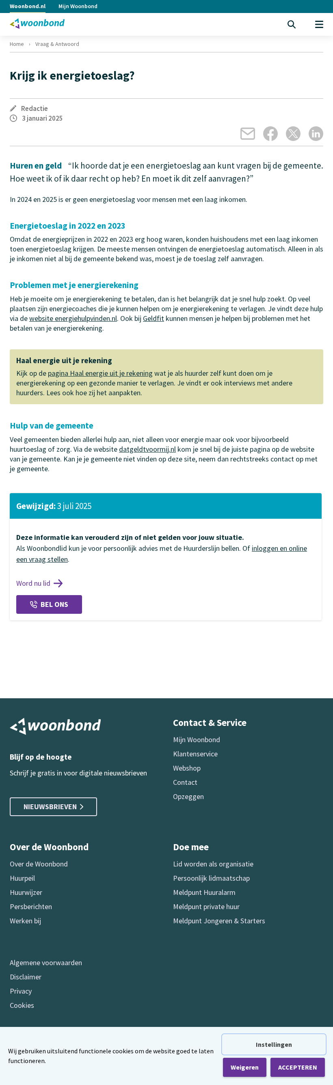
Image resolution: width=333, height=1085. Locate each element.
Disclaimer (25, 976)
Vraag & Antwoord (57, 44)
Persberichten (31, 906)
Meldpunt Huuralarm (204, 892)
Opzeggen (188, 796)
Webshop (187, 768)
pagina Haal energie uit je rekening (100, 373)
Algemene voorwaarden (46, 962)
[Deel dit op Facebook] (270, 133)
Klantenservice (195, 753)
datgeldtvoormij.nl (147, 449)
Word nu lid (33, 583)
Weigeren (245, 1067)
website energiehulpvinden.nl (73, 318)
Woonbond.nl (27, 6)
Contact (185, 782)
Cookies (22, 1005)
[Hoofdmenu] (319, 24)
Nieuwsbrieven (50, 806)
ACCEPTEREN (297, 1067)
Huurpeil (22, 878)
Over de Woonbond (39, 863)
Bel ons (54, 604)
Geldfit (153, 318)
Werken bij (25, 920)
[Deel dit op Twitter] (293, 133)
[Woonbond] (37, 23)
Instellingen (274, 1044)
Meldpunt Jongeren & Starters (219, 920)
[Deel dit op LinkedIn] (316, 133)
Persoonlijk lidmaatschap (211, 878)
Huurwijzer (26, 892)
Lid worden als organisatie (213, 863)
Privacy (21, 991)
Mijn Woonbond (77, 6)
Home (17, 44)
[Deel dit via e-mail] (247, 134)
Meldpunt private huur (206, 906)
